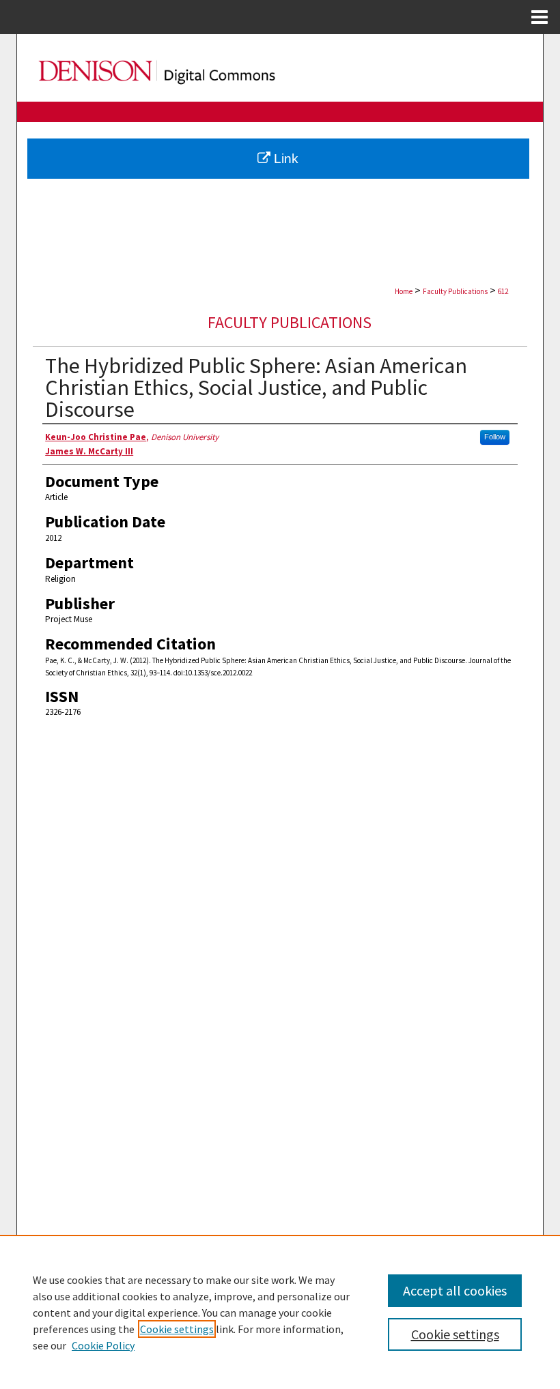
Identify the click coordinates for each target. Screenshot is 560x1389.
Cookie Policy (103, 1345)
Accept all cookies (455, 1290)
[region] (280, 1312)
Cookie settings (177, 1329)
